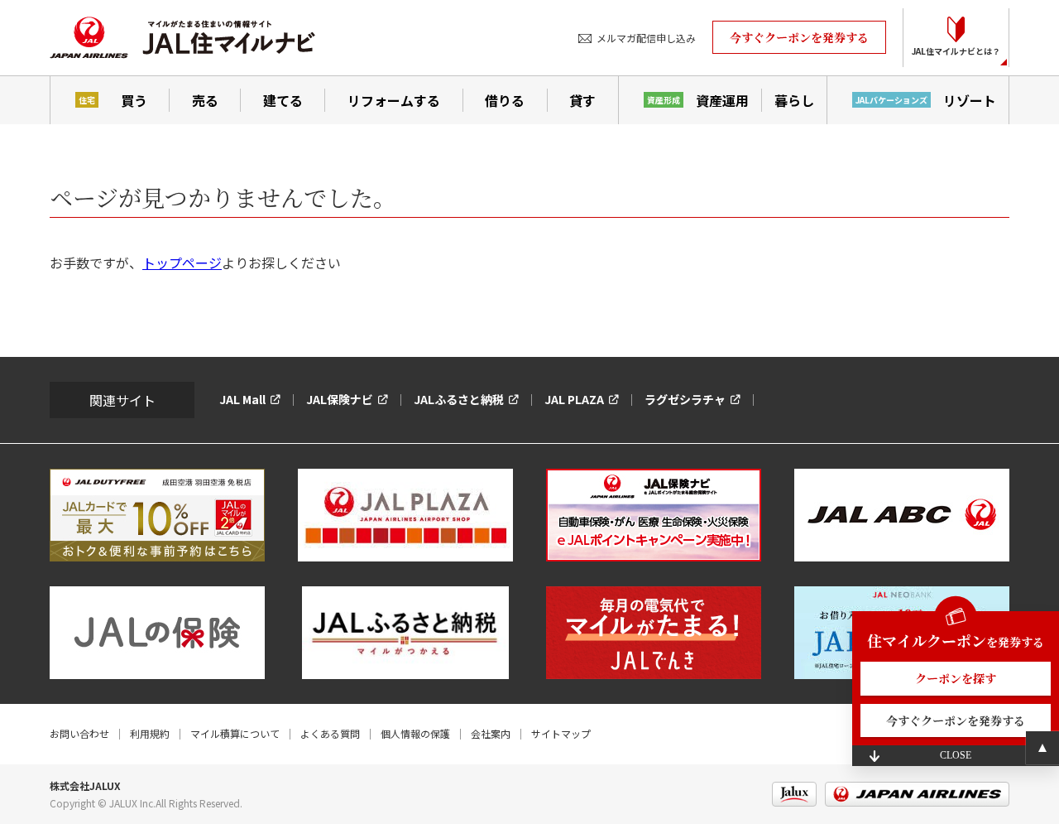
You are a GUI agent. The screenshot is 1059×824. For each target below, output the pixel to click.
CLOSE (955, 755)
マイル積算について (235, 733)
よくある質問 (330, 733)
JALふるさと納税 (459, 399)
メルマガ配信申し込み (646, 38)
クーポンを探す (955, 678)
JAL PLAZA (574, 399)
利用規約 (150, 733)
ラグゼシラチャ (685, 399)
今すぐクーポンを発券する (799, 37)
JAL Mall (242, 399)
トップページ (182, 262)
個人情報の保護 (415, 733)
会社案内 (490, 733)
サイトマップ (561, 733)
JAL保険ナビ (339, 399)
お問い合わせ (79, 733)
